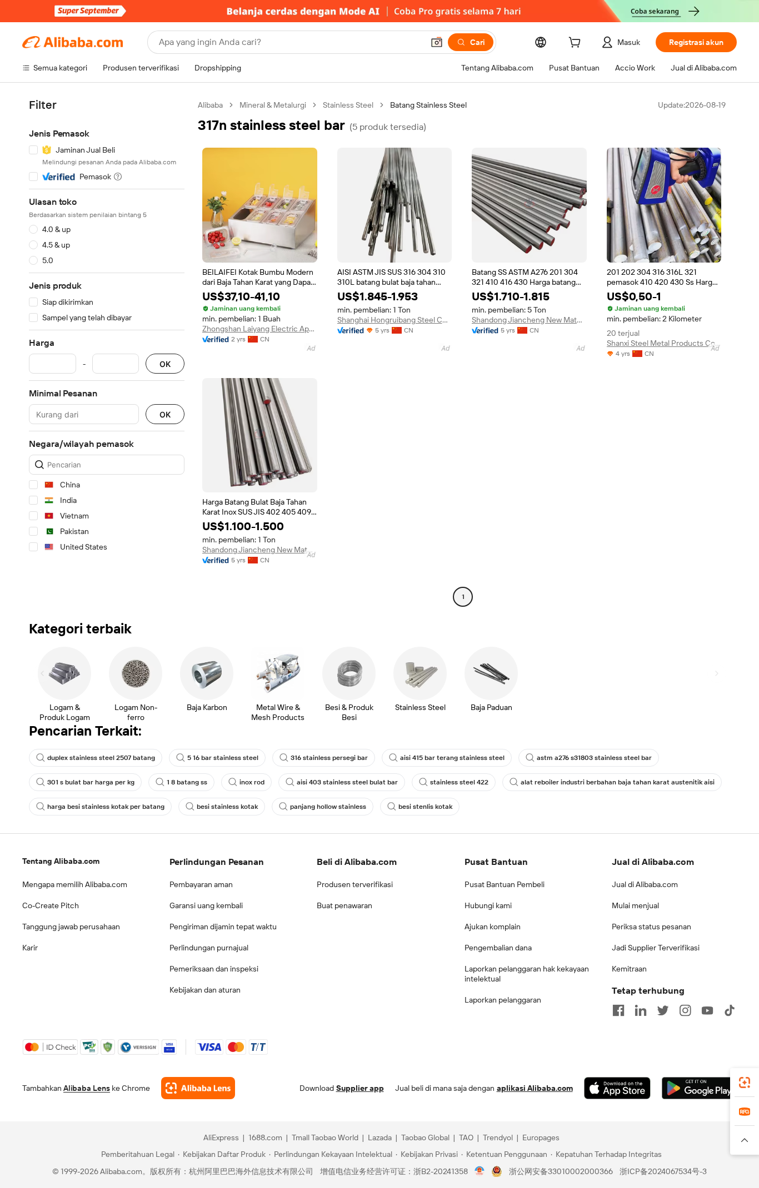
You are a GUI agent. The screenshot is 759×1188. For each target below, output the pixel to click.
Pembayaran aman (201, 884)
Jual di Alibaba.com (645, 884)
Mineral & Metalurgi (272, 104)
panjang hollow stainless (328, 807)
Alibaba (210, 104)
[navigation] (106, 352)
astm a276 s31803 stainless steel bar (594, 758)
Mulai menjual (635, 905)
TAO (466, 1137)
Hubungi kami (488, 905)
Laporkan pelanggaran (503, 999)
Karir (30, 947)
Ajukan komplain (493, 926)
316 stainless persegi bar (329, 758)
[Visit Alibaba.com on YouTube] (707, 1010)
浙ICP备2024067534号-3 (663, 1171)
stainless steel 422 (459, 782)
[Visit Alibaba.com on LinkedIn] (640, 1010)
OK (165, 364)
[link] (744, 1082)
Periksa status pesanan (651, 926)
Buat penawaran (344, 905)
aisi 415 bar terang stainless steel (452, 758)
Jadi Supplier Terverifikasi (656, 947)
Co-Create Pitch (50, 905)
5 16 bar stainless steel (222, 758)
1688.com (265, 1137)
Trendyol (498, 1137)
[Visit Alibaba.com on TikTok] (729, 1010)
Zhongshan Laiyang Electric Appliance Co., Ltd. (259, 328)
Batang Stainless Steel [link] (428, 104)
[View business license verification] (480, 1171)
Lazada (380, 1137)
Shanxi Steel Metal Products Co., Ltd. (664, 343)
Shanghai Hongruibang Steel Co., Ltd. (394, 319)
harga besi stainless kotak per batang (105, 807)
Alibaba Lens (86, 1088)
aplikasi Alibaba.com (535, 1088)
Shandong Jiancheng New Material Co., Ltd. (529, 319)
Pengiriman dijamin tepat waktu (223, 926)
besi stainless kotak (227, 807)
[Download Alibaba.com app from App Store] (617, 1088)
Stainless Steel (348, 104)
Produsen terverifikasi (355, 884)
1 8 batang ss (187, 782)
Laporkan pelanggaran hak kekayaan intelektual (527, 973)
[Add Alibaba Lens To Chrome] (198, 1088)
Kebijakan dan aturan (205, 989)
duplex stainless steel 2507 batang (101, 758)
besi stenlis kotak (425, 807)
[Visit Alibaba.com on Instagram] (685, 1010)
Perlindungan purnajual (208, 947)
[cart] (576, 43)
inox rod (251, 782)
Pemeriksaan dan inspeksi (213, 968)
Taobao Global (425, 1137)
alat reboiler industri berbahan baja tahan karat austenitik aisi (618, 782)
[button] (436, 42)
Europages (541, 1137)
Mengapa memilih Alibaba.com (74, 884)
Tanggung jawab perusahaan (71, 926)
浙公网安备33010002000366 (561, 1171)
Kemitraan (629, 968)
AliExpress (221, 1137)
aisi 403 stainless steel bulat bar (347, 782)
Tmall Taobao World (325, 1137)
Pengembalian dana (498, 947)
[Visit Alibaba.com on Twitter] (663, 1010)
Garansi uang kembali (206, 905)
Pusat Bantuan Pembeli (505, 884)
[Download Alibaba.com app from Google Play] (699, 1088)
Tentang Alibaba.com (60, 861)
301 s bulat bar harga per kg (90, 782)
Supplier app (360, 1088)
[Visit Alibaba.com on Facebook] (618, 1010)
